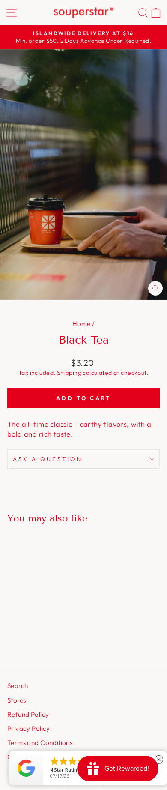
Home (81, 324)
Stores (16, 700)
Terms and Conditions (39, 743)
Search (17, 686)
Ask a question (47, 458)
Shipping (69, 373)
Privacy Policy (28, 728)
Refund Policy (28, 714)
